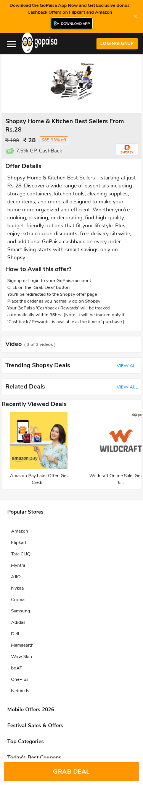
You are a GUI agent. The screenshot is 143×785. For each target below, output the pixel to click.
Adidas (18, 622)
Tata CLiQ (21, 554)
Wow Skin (21, 656)
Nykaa (17, 588)
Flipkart (18, 542)
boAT (16, 668)
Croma (17, 599)
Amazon (19, 531)
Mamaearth (22, 645)
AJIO (16, 577)
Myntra (18, 565)
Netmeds (20, 691)
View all (127, 366)
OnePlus (20, 679)
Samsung (20, 611)
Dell (15, 634)
